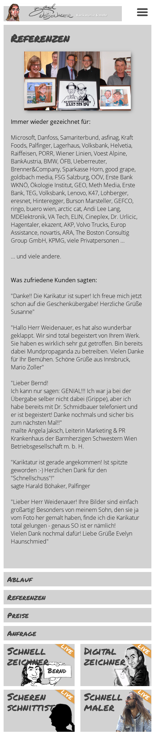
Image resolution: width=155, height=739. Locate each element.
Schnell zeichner (28, 656)
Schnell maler (103, 701)
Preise (17, 615)
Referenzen (26, 597)
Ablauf (19, 579)
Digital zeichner (104, 656)
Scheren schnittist (30, 701)
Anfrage (21, 633)
